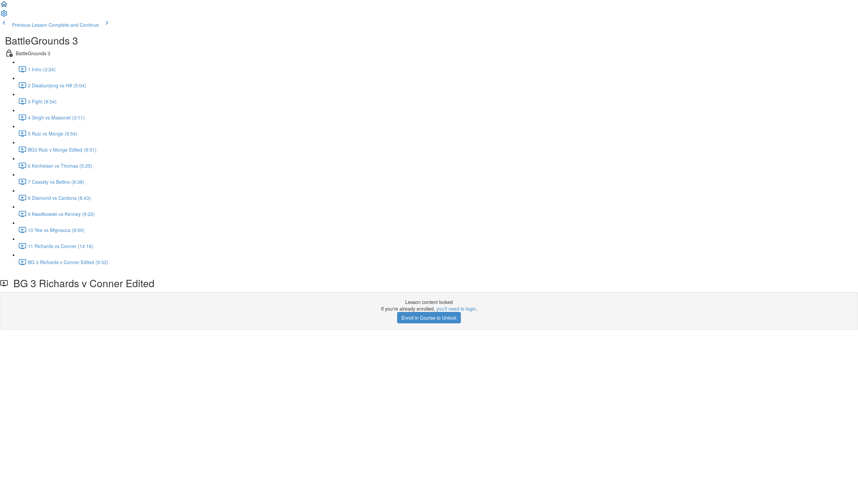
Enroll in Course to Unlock (429, 317)
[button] (4, 6)
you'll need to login (456, 308)
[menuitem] (4, 15)
